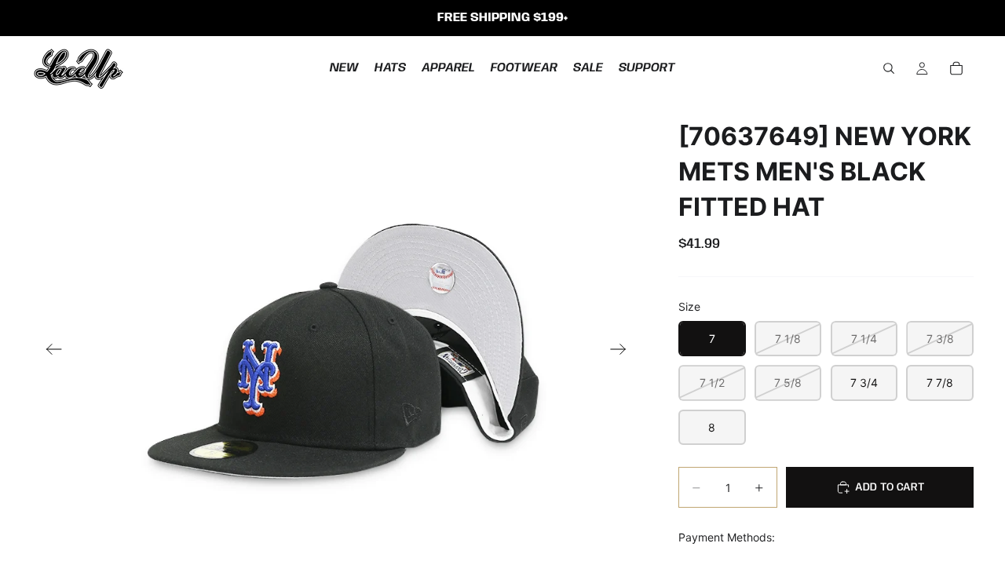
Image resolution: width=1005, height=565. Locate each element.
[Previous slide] (49, 351)
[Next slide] (623, 351)
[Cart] (956, 68)
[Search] (889, 68)
